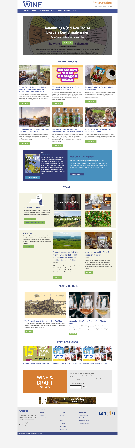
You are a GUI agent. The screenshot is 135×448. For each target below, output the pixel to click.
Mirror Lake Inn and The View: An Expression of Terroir (97, 253)
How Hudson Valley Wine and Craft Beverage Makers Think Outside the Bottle (67, 130)
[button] (27, 11)
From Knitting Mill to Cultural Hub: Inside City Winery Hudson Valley (34, 130)
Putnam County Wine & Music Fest (36, 363)
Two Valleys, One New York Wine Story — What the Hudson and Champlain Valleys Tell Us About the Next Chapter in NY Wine (66, 256)
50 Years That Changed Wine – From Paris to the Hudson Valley (65, 88)
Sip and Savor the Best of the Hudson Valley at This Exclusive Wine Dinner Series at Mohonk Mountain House (32, 89)
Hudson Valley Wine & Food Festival (67, 363)
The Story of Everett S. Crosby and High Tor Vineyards (45, 321)
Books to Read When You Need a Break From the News (99, 88)
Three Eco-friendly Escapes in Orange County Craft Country (98, 130)
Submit (84, 386)
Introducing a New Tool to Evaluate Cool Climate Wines (87, 322)
